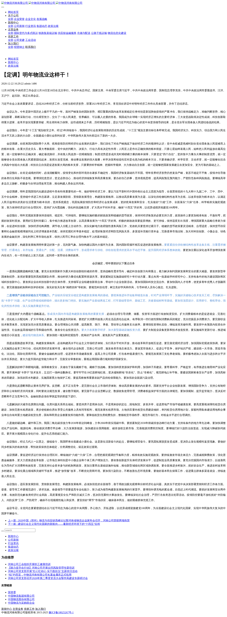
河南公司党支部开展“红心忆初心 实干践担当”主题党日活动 (42, 571)
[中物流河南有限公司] (113, 3)
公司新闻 (13, 539)
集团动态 (13, 546)
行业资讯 (13, 543)
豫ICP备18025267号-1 (61, 612)
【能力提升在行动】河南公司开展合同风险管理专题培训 (41, 567)
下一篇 (54, 524)
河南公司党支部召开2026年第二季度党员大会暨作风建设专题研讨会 (48, 578)
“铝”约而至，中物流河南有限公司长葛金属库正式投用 (39, 574)
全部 (10, 19)
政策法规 (13, 65)
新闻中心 (13, 62)
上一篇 (69, 520)
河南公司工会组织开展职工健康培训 (29, 564)
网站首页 (13, 12)
